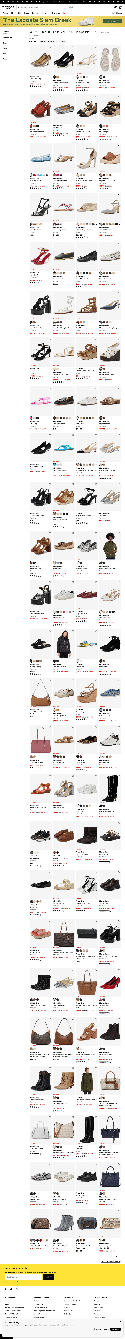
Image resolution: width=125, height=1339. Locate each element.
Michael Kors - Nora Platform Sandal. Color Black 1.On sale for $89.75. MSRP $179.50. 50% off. (41, 603)
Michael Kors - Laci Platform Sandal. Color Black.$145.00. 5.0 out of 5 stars (41, 505)
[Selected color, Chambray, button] (31, 175)
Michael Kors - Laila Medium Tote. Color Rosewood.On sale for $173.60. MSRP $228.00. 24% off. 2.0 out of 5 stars (41, 748)
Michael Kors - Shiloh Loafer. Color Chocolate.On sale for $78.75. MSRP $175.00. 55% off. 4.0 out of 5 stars (110, 893)
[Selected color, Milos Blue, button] (54, 464)
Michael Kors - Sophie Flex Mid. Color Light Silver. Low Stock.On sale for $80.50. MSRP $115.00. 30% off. (64, 796)
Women (62, 41)
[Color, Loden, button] (110, 224)
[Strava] (17, 1289)
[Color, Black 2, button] (57, 611)
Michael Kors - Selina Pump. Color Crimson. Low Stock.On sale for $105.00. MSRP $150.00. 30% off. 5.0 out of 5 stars (110, 991)
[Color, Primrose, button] (87, 950)
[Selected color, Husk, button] (54, 1097)
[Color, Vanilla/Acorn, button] (34, 1048)
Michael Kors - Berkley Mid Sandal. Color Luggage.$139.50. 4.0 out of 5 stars (41, 554)
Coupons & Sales (11, 1317)
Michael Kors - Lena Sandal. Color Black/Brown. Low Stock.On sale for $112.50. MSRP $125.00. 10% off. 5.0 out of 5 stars (110, 844)
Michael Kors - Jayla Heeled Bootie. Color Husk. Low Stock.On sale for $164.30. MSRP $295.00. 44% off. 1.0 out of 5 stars (64, 1089)
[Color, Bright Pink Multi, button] (80, 660)
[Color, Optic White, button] (87, 77)
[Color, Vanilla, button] (34, 660)
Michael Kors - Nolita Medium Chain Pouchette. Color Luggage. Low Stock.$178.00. (41, 700)
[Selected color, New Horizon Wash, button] (100, 710)
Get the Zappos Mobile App (14, 1307)
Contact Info (38, 1304)
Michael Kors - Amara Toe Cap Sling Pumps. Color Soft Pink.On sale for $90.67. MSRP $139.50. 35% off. (87, 456)
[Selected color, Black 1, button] (54, 77)
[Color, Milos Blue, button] (40, 175)
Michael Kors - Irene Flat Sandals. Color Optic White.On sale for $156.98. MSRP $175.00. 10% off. (64, 1184)
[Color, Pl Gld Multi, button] (67, 611)
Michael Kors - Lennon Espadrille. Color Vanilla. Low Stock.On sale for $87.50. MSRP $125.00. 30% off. (64, 700)
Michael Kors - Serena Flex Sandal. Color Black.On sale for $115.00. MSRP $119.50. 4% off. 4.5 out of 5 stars (87, 117)
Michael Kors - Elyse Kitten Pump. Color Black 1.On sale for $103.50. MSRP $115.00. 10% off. (41, 456)
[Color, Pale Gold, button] (80, 77)
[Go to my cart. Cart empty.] (121, 7)
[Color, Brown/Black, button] (34, 999)
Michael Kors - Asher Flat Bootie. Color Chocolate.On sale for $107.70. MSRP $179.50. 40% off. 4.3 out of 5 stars (110, 1040)
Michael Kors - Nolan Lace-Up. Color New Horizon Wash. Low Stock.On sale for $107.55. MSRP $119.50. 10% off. (110, 700)
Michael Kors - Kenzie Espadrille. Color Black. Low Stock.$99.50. (64, 265)
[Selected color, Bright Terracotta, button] (31, 126)
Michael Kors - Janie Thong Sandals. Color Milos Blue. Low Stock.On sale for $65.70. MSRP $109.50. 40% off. (64, 456)
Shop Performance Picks (77, 2)
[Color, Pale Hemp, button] (104, 126)
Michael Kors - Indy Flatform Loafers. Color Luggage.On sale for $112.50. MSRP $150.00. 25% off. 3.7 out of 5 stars (64, 844)
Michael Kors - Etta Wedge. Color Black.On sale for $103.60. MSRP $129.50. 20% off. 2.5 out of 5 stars (110, 117)
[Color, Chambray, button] (83, 322)
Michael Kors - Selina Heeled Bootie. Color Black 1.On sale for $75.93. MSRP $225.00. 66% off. (64, 1230)
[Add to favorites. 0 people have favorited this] (49, 47)
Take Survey (68, 1311)
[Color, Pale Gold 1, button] (83, 175)
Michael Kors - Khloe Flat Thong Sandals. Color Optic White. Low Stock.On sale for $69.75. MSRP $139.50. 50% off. (64, 312)
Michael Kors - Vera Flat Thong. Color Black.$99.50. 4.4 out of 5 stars (41, 652)
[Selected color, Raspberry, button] (54, 224)
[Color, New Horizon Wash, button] (87, 224)
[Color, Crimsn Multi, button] (40, 1240)
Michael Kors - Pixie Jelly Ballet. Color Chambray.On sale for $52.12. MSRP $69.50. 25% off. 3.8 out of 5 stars (41, 166)
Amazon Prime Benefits (13, 1311)
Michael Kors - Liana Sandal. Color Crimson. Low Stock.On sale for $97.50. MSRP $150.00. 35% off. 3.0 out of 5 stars (41, 265)
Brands (96, 1301)
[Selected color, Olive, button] (100, 562)
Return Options (39, 1317)
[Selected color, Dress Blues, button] (100, 322)
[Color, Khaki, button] (113, 224)
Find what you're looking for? (110, 1261)
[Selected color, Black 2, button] (100, 660)
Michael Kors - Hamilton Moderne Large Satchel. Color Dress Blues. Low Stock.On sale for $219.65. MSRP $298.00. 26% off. (110, 1184)
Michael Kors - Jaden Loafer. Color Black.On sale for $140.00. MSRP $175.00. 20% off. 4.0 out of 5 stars (87, 1184)
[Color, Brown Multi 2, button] (60, 611)
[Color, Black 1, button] (104, 175)
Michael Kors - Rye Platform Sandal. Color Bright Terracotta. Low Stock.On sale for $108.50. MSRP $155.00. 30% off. (41, 117)
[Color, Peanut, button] (110, 175)
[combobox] (41, 7)
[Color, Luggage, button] (90, 273)
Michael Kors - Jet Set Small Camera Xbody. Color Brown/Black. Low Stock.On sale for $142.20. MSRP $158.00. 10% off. (41, 1230)
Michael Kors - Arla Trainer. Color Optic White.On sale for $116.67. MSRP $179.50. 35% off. (87, 796)
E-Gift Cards (68, 1314)
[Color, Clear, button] (37, 175)
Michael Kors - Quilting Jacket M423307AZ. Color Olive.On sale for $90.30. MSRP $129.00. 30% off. (110, 554)
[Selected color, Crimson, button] (100, 999)
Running (97, 1311)
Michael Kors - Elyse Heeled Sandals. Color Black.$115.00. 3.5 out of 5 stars (87, 505)
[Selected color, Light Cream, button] (54, 368)
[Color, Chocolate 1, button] (60, 418)
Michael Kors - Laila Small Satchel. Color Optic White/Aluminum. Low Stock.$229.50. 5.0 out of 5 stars (41, 1137)
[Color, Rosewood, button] (104, 1146)
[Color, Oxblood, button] (80, 756)
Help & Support (117, 13)
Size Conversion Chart (72, 1301)
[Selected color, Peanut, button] (54, 175)
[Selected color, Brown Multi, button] (100, 756)
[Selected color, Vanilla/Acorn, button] (100, 1097)
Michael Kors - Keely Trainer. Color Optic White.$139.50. (87, 408)
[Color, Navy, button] (57, 660)
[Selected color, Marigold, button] (77, 756)
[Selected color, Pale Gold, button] (100, 1240)
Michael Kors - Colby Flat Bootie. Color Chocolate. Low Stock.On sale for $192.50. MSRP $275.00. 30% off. (87, 844)
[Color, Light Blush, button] (37, 224)
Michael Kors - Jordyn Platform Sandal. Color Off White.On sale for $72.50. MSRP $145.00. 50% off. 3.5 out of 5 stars (87, 166)
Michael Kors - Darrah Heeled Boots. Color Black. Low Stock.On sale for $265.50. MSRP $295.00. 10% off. (110, 796)
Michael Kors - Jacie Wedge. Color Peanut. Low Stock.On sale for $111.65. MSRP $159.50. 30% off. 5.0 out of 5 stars (87, 700)
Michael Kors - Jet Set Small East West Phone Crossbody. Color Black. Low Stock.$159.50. (87, 942)
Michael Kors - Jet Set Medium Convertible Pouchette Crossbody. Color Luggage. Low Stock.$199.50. (64, 1040)
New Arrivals (98, 1307)
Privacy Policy (68, 1325)
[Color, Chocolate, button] (104, 224)
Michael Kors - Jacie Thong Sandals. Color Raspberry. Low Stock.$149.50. (64, 215)
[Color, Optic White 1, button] (57, 513)
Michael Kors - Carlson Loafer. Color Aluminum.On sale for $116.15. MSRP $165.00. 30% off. (41, 1184)
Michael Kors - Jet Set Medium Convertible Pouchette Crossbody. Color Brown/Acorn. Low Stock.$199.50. (41, 1040)
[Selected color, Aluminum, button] (77, 562)
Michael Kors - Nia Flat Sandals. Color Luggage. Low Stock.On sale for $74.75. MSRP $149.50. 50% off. (64, 748)
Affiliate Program (70, 1304)
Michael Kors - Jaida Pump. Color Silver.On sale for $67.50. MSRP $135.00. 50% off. (110, 505)
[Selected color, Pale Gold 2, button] (77, 224)
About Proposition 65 (41, 1314)
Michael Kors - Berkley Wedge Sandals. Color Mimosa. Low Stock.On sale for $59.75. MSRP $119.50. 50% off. (41, 796)
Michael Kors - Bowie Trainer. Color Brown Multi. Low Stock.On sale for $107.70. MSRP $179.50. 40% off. (110, 748)
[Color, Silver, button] (83, 126)
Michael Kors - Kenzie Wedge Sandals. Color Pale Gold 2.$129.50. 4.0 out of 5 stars (87, 215)
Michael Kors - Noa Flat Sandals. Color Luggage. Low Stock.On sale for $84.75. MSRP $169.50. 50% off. (87, 312)
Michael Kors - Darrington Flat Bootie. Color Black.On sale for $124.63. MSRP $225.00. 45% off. (41, 991)
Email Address (12, 1277)
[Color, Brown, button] (34, 224)
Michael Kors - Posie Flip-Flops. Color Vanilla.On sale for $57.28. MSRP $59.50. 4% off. (110, 68)
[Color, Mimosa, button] (107, 126)
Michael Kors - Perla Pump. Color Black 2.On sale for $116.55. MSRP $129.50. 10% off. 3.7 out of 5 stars (110, 652)
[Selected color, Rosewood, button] (31, 756)
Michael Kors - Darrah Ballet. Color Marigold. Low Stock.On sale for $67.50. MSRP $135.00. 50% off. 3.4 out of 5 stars (87, 748)
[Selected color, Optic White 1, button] (100, 611)
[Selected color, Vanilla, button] (100, 77)
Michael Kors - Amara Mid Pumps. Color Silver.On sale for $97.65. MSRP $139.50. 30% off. (110, 215)
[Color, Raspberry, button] (34, 175)
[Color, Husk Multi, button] (90, 805)
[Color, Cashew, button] (57, 77)
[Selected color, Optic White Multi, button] (77, 660)
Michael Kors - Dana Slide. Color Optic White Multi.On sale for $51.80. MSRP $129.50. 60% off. (87, 652)
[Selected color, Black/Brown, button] (31, 852)
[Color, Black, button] (83, 77)
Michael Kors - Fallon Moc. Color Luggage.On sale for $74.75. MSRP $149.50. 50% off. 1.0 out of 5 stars (64, 554)
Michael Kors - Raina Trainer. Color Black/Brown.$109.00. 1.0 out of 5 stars (41, 844)
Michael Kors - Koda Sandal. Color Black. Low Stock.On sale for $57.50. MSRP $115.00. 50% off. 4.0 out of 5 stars (41, 360)
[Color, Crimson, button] (63, 611)
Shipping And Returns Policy (44, 1311)
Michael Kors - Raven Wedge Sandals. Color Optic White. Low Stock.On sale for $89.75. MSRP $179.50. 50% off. (110, 360)
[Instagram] (6, 1289)
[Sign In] (115, 7)
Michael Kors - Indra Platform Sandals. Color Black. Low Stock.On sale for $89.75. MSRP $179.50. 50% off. (41, 312)
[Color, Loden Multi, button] (107, 756)
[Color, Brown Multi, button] (104, 710)
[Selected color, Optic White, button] (100, 273)
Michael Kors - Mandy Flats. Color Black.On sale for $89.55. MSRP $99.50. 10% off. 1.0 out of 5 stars (41, 893)
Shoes (96, 1314)
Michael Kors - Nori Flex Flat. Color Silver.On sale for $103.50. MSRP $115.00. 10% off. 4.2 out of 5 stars (64, 117)
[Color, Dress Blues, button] (110, 710)
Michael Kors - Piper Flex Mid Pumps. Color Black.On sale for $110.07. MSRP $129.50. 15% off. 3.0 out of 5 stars (87, 265)
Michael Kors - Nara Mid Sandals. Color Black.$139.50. (41, 215)
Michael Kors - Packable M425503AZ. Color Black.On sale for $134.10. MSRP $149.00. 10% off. (64, 652)
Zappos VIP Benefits (12, 1314)
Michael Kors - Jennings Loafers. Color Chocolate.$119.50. (64, 408)
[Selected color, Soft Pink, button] (77, 464)
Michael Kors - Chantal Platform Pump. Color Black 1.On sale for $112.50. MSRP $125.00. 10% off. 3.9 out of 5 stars (64, 68)
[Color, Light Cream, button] (57, 273)
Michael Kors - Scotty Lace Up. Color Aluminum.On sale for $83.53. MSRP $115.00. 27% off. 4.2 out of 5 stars (64, 603)
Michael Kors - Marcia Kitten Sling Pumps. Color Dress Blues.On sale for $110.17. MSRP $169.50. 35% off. (110, 312)
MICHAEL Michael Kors (47, 41)
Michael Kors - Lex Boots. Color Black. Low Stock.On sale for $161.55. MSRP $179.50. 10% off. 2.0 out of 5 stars (87, 1137)
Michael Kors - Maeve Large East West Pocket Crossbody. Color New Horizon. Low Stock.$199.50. (87, 1230)
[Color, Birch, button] (70, 611)
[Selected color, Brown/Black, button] (31, 1240)
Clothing (97, 1304)
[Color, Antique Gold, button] (80, 418)
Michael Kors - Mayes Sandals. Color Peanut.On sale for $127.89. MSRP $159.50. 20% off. (110, 408)
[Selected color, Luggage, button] (100, 175)
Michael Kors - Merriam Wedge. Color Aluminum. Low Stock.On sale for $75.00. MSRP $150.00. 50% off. (87, 554)
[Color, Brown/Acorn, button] (104, 1097)
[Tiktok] (11, 1289)
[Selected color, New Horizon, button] (77, 1240)
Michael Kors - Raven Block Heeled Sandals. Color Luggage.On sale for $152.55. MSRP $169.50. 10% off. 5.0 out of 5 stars (87, 1040)
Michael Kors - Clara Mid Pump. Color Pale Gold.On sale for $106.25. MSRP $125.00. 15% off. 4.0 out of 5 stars (41, 68)
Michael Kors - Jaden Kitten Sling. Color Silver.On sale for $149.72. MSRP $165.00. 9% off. (64, 991)
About (7, 1301)
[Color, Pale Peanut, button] (57, 710)
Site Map (67, 1307)
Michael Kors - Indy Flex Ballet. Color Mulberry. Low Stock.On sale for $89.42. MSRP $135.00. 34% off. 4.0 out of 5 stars (87, 603)
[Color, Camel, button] (34, 126)
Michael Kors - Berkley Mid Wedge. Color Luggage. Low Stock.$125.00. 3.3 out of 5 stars (64, 505)
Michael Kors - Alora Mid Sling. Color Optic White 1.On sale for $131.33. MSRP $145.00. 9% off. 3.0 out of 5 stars (110, 603)
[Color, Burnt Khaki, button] (107, 224)
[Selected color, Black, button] (77, 126)
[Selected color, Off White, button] (77, 175)
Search (70, 7)
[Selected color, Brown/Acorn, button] (31, 1048)
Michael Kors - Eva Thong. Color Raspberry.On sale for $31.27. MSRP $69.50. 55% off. (41, 408)
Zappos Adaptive (100, 1317)
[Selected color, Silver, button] (77, 77)
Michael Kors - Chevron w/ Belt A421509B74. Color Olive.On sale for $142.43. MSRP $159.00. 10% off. (87, 1089)
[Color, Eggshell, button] (80, 273)
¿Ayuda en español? (41, 1307)
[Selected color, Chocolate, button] (54, 418)
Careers (7, 1304)
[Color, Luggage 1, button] (60, 756)
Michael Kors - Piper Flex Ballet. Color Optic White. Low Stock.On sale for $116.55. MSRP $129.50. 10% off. (110, 265)
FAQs (36, 1301)
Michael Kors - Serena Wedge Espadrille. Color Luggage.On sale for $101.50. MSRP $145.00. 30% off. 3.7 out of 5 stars (87, 360)
